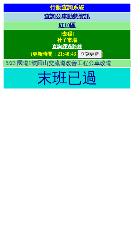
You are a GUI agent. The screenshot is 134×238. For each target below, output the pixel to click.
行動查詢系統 (67, 7)
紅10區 (67, 25)
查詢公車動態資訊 (67, 16)
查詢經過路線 (67, 46)
